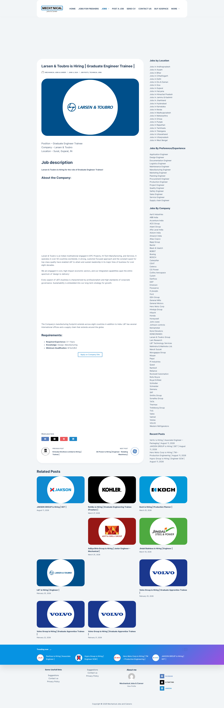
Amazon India (156, 236)
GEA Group (155, 297)
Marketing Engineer (158, 173)
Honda (153, 315)
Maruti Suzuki (156, 349)
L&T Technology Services (161, 343)
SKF (151, 392)
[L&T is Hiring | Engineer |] (61, 572)
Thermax (153, 404)
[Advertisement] (112, 34)
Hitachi (153, 312)
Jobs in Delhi (155, 79)
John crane (154, 322)
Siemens (153, 389)
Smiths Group (156, 395)
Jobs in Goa (155, 85)
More (174, 9)
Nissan (153, 355)
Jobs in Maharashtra (159, 116)
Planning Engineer (157, 176)
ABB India (154, 217)
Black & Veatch (156, 248)
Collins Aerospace (158, 272)
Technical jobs (95, 72)
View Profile (131, 686)
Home (72, 9)
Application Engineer (159, 154)
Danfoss (153, 279)
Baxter (152, 245)
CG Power (154, 269)
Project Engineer (157, 185)
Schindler (154, 383)
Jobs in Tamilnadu (158, 128)
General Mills (155, 300)
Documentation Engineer (161, 160)
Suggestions (53, 675)
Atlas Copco (155, 239)
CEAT (152, 263)
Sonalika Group (156, 398)
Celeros (153, 266)
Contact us (144, 9)
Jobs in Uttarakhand (159, 134)
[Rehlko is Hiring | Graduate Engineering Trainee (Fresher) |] (112, 489)
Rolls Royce (155, 377)
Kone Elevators (156, 331)
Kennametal (155, 328)
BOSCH (153, 257)
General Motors (156, 303)
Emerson (153, 285)
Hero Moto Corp (157, 306)
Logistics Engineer (158, 163)
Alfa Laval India (156, 230)
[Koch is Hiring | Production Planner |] (163, 489)
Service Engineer (157, 197)
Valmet (153, 417)
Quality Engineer (157, 188)
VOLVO (153, 423)
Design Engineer (157, 157)
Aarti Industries (156, 214)
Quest (152, 365)
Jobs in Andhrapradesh (160, 66)
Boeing (153, 254)
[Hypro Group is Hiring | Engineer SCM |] (78, 657)
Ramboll (153, 368)
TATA (152, 401)
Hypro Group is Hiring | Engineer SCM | (167, 458)
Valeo (152, 414)
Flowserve (154, 288)
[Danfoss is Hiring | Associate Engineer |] (40, 657)
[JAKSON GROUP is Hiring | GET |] (61, 489)
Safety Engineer (157, 191)
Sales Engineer (156, 194)
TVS (151, 411)
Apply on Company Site (90, 354)
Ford (152, 294)
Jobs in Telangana (158, 131)
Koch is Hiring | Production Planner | (155, 507)
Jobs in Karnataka (158, 106)
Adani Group (155, 226)
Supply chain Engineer (159, 200)
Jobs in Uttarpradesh (159, 137)
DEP (151, 282)
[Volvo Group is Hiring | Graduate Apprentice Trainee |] (163, 572)
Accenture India (156, 220)
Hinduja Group (156, 309)
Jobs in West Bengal (159, 140)
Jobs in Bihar (155, 73)
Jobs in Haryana (157, 91)
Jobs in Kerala (156, 109)
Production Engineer (159, 182)
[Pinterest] (64, 439)
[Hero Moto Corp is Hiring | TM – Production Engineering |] (117, 657)
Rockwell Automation (159, 374)
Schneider (154, 386)
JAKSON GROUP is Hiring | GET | (164, 446)
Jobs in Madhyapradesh (160, 113)
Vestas (153, 420)
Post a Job (118, 9)
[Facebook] (45, 439)
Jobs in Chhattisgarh (159, 76)
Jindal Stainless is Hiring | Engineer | (156, 548)
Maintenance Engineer (159, 166)
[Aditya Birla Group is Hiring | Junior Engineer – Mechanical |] (112, 531)
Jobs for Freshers (88, 9)
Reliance (153, 371)
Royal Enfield (155, 380)
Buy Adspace (161, 9)
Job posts (85, 72)
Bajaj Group (155, 242)
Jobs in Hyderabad (158, 103)
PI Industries (155, 362)
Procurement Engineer (159, 179)
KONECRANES (156, 334)
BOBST (153, 251)
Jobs (104, 9)
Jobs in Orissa (156, 119)
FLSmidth (154, 291)
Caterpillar (154, 260)
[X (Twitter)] (54, 439)
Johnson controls (157, 325)
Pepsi (152, 358)
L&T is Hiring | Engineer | (48, 590)
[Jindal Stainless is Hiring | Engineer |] (163, 531)
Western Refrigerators (159, 426)
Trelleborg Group (157, 408)
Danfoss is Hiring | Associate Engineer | (58, 657)
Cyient (152, 276)
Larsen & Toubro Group (160, 337)
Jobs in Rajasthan (157, 125)
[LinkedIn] (73, 439)
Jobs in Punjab (156, 122)
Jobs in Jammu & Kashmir (161, 97)
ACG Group (155, 223)
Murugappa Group (158, 352)
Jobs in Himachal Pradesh (161, 94)
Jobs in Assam (156, 69)
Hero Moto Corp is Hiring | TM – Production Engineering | (135, 657)
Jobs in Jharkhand (158, 100)
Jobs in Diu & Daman (159, 82)
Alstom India (155, 233)
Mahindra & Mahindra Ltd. (161, 346)
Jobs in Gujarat (156, 88)
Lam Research (156, 340)
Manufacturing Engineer (160, 170)
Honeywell (154, 318)
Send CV (131, 9)
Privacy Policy (53, 681)
